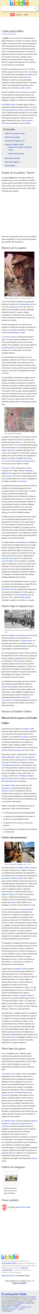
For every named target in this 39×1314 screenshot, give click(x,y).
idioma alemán (27, 640)
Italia (26, 72)
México (6, 1123)
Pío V (19, 453)
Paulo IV (18, 442)
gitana (25, 646)
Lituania (9, 476)
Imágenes (19, 15)
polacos (18, 750)
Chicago (5, 776)
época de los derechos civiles (12, 878)
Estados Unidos (9, 104)
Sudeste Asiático (22, 1092)
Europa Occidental (20, 594)
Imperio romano (7, 450)
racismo (13, 902)
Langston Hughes (26, 995)
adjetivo (25, 1015)
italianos (11, 750)
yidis (22, 88)
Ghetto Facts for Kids (23, 1207)
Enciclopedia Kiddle (9, 1263)
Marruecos (15, 307)
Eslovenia (5, 123)
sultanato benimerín (27, 304)
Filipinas (5, 1095)
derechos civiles (7, 791)
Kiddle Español (6, 1307)
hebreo (16, 88)
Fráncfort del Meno (12, 332)
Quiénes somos (26, 1307)
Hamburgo (28, 470)
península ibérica (9, 347)
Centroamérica (15, 1123)
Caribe (4, 1126)
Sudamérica (25, 1123)
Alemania (24, 92)
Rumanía (28, 120)
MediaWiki (17, 1305)
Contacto (21, 1309)
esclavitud (5, 788)
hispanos (34, 1121)
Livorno (4, 461)
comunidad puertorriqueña (11, 765)
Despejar (31, 8)
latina (11, 1153)
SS (17, 655)
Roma (6, 373)
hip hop (12, 1037)
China (12, 1092)
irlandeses (24, 737)
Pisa (29, 458)
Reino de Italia (25, 597)
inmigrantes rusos (10, 781)
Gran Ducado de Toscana (21, 461)
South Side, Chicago (16, 864)
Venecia (7, 337)
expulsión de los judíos (10, 558)
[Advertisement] (19, 22)
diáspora (33, 496)
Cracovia (23, 481)
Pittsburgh (23, 776)
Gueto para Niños (8, 1275)
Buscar (35, 8)
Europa (4, 686)
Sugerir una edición (19, 1283)
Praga (23, 332)
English (26, 15)
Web (12, 15)
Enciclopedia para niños (9, 34)
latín (29, 88)
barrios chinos (10, 1074)
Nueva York (20, 757)
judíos (30, 74)
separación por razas (15, 110)
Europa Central (9, 468)
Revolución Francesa (9, 589)
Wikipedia (21, 1303)
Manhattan (11, 757)
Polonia (16, 476)
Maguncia (5, 473)
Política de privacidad (8, 1309)
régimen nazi (14, 635)
